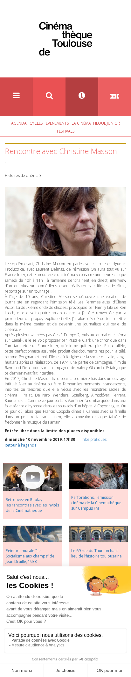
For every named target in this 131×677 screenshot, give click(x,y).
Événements (57, 123)
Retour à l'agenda (21, 445)
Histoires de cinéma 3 (23, 175)
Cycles (36, 123)
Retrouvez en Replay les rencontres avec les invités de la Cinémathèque (32, 505)
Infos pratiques (94, 439)
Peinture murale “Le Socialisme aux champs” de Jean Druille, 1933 (30, 556)
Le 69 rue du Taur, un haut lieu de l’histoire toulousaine (96, 553)
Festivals (65, 131)
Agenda (19, 123)
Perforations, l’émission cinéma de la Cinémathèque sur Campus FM (96, 503)
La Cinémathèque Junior (96, 123)
